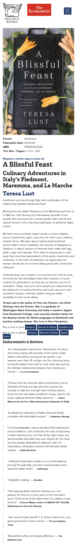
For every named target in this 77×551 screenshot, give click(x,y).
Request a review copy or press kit (23, 158)
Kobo (7, 336)
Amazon (30, 327)
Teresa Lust (19, 193)
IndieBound (65, 327)
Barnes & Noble (47, 327)
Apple (64, 332)
